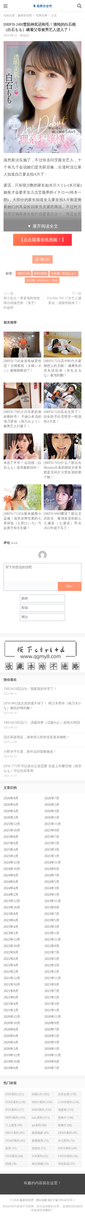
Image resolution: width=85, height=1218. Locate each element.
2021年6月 (11, 997)
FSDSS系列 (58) (68, 1156)
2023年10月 (12, 907)
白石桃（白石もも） (64, 273)
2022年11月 (52, 939)
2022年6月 (11, 959)
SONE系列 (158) (15, 1102)
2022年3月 (51, 965)
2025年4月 (11, 849)
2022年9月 (51, 946)
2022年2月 (11, 971)
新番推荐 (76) (40, 1140)
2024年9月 (51, 869)
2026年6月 (11, 804)
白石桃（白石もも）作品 (42, 280)
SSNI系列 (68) (14, 1156)
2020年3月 (51, 1042)
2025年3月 (51, 849)
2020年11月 (52, 1016)
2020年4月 (11, 1042)
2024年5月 (51, 882)
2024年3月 (51, 888)
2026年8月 (11, 798)
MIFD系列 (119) (15, 1117)
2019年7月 (51, 1068)
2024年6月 (11, 882)
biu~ (69, 586)
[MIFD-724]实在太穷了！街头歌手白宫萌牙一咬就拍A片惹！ (62, 416)
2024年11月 (52, 862)
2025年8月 (11, 837)
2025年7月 (51, 837)
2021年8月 (11, 991)
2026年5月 (51, 804)
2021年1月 (51, 1010)
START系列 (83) (15, 1140)
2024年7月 (51, 875)
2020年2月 (11, 1049)
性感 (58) (11, 1163)
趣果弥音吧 (42, 6)
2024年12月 (12, 862)
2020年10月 (12, 1023)
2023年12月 (12, 901)
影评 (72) (11, 1148)
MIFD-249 (23, 273)
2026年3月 (51, 811)
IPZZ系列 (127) (14, 1109)
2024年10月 (12, 869)
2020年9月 (51, 1023)
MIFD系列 (40, 273)
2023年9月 (51, 907)
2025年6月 (11, 843)
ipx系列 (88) (39, 1125)
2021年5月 (51, 997)
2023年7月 (51, 914)
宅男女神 (41, 15)
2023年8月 (11, 914)
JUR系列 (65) (40, 1156)
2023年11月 (52, 901)
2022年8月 (11, 952)
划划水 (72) (39, 1148)
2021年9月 (51, 984)
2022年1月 (51, 971)
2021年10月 (12, 984)
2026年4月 (11, 811)
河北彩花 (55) (66, 1163)
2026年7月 (51, 798)
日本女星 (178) (67, 1094)
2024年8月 (11, 875)
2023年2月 (11, 933)
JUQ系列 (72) (66, 1140)
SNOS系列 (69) (67, 1148)
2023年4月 (11, 926)
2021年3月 (51, 1004)
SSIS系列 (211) (14, 1094)
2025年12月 (12, 824)
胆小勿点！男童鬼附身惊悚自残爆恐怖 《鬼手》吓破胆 (22, 302)
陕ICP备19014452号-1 (61, 1200)
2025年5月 (51, 843)
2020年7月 (51, 1029)
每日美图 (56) (40, 1163)
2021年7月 (51, 991)
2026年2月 (11, 817)
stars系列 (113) (41, 1117)
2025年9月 (51, 830)
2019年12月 (12, 1055)
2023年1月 (51, 933)
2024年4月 (11, 888)
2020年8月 (11, 1029)
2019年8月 (11, 1068)
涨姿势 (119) (65, 1109)
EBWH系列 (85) (67, 1133)
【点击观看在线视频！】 (42, 239)
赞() (44, 259)
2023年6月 (11, 920)
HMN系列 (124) (41, 1109)
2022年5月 (51, 959)
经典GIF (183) (40, 1094)
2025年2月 (11, 856)
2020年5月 (51, 1036)
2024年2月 (11, 894)
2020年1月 (51, 1049)
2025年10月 (12, 830)
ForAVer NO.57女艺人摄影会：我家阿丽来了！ (64, 300)
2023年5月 (51, 920)
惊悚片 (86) (65, 1125)
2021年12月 (12, 978)
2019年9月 (51, 1061)
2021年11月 (52, 978)
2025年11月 (52, 824)
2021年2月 (11, 1010)
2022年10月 (12, 946)
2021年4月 (11, 1004)
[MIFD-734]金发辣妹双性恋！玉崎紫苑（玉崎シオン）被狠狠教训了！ (22, 365)
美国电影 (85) (40, 1133)
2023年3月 (51, 926)
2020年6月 (11, 1036)
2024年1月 (51, 894)
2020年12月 (12, 1016)
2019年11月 (52, 1055)
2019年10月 (12, 1061)
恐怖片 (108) (65, 1117)
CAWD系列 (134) (68, 1102)
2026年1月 (51, 817)
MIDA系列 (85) (14, 1133)
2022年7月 (51, 952)
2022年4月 (11, 965)
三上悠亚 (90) (13, 1125)
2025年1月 (51, 856)
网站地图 (41, 1200)
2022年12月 (12, 939)
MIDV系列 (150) (42, 1102)
